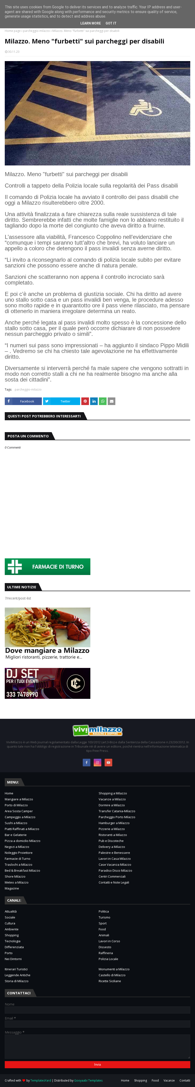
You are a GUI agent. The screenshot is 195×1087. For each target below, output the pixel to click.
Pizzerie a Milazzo (112, 829)
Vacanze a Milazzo (112, 799)
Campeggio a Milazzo (20, 817)
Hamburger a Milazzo (114, 823)
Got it (111, 23)
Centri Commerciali (112, 876)
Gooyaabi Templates (88, 1080)
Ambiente (12, 929)
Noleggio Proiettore (19, 852)
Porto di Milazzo (16, 805)
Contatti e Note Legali (114, 882)
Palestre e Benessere (114, 852)
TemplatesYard (40, 1080)
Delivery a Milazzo (112, 847)
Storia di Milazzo (17, 981)
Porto (9, 953)
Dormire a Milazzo (112, 805)
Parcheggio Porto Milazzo (117, 817)
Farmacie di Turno (17, 858)
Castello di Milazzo (112, 975)
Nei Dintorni (13, 959)
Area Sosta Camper (19, 811)
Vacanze (169, 1080)
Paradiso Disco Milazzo (115, 870)
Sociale (10, 917)
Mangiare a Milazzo (19, 799)
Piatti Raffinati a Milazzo (22, 829)
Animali (104, 935)
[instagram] (97, 762)
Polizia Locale (108, 959)
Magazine (12, 888)
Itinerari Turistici (16, 969)
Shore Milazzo (15, 876)
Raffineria (106, 953)
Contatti (185, 1080)
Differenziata (14, 947)
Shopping (12, 935)
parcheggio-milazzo (36, 31)
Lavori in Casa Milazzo (115, 858)
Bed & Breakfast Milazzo (22, 870)
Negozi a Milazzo (17, 847)
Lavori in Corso (109, 941)
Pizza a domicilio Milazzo (22, 841)
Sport (103, 923)
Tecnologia (12, 941)
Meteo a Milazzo (17, 882)
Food (102, 929)
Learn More (90, 23)
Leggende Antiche (17, 975)
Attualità (11, 911)
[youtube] (108, 762)
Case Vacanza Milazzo (115, 864)
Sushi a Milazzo (16, 823)
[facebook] (86, 762)
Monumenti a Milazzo (114, 969)
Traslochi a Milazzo (18, 864)
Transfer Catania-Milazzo (117, 811)
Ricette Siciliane (110, 981)
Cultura (10, 923)
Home (9, 793)
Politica (104, 911)
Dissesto (105, 947)
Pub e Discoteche (111, 841)
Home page (13, 31)
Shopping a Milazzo (113, 793)
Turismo (104, 917)
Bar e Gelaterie (16, 835)
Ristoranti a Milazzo (113, 835)
